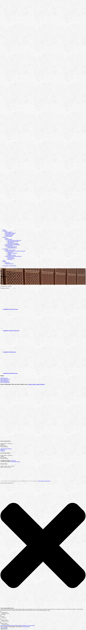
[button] (43, 607)
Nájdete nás (2, 450)
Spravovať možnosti (4, 625)
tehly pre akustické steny (5, 382)
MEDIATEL (23, 480)
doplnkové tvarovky (4, 378)
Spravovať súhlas (4, 628)
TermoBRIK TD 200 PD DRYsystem (10, 373)
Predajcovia (2, 449)
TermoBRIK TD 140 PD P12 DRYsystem (11, 330)
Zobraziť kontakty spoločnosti (6, 448)
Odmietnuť (5, 626)
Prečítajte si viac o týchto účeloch (29, 625)
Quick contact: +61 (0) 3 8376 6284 (9, 265)
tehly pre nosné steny (4, 380)
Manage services (11, 625)
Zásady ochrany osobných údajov (36, 384)
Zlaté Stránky (35, 480)
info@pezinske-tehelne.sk (15, 461)
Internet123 (15, 480)
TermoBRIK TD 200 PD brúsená (9, 352)
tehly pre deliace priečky (4, 381)
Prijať (2, 626)
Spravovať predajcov (18, 625)
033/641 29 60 (13, 460)
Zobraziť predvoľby (12, 626)
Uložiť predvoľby (19, 626)
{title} (1, 627)
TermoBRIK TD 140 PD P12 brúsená (10, 309)
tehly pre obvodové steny (5, 379)
